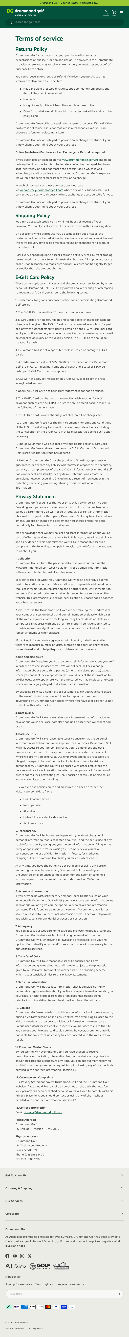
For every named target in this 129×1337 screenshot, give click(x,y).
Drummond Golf (20, 1323)
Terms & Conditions (14, 1328)
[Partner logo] (16, 1266)
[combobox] (64, 22)
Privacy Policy (36, 1328)
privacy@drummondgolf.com (43, 1112)
